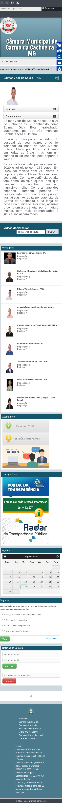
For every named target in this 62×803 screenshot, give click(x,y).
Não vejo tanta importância (17, 626)
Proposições (22, 256)
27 (42, 587)
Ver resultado (52, 638)
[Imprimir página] (57, 78)
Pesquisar (49, 8)
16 (10, 582)
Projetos (21, 258)
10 (18, 577)
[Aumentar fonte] (7, 2)
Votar (5, 639)
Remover (9, 681)
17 (18, 582)
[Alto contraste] (12, 2)
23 (10, 587)
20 (42, 582)
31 (18, 591)
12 (34, 577)
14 (50, 577)
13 (42, 577)
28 (50, 587)
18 (25, 582)
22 (58, 582)
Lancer (43, 801)
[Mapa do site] (18, 2)
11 (26, 577)
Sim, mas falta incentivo (16, 620)
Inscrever (9, 666)
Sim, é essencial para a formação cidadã (23, 615)
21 (50, 582)
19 (34, 582)
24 (18, 587)
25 (25, 587)
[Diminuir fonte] (2, 2)
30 (10, 591)
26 (34, 587)
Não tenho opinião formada (17, 631)
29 (58, 587)
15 (58, 577)
